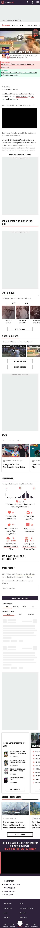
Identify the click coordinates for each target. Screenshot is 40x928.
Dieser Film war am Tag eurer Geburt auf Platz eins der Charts (17, 762)
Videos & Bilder (10, 336)
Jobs (5, 913)
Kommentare (32, 25)
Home (3, 20)
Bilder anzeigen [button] (20, 367)
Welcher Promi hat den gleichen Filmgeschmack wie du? (18, 753)
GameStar (23, 913)
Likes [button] (20, 614)
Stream (15, 25)
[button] (5, 925)
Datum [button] (8, 614)
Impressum (7, 904)
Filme (8, 20)
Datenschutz (8, 908)
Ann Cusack (13, 99)
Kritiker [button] (24, 606)
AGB (21, 904)
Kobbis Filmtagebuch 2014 (17, 778)
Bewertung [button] (31, 614)
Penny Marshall (21, 96)
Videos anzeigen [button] (20, 361)
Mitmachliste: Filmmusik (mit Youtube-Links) (18, 770)
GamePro (7, 917)
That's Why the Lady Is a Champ (20, 849)
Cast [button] (13, 303)
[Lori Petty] (8, 312)
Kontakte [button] (15, 606)
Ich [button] (33, 606)
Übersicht (6, 25)
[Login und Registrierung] (32, 2)
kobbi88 (14, 774)
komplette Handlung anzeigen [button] (20, 155)
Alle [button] (7, 606)
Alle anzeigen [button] (20, 329)
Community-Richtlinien (24, 574)
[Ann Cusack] (22, 312)
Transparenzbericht (26, 908)
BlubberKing (15, 756)
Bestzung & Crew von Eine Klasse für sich (16, 298)
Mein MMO (23, 917)
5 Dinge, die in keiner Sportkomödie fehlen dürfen (14, 465)
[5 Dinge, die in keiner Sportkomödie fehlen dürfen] (15, 450)
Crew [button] (26, 303)
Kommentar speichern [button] (20, 598)
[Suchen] (27, 2)
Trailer (23, 25)
